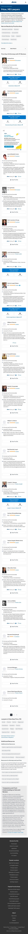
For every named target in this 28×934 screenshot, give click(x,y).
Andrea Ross (10, 58)
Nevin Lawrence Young (13, 220)
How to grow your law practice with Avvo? (12, 772)
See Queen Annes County (7, 735)
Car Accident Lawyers (14, 901)
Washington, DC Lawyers (14, 872)
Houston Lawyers (14, 870)
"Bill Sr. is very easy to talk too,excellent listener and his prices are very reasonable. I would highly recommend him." (13, 434)
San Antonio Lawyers (14, 879)
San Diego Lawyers (14, 881)
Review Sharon (18, 693)
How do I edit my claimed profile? (10, 775)
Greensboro (5, 725)
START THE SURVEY (9, 146)
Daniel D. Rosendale (12, 386)
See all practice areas (6, 43)
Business (16, 29)
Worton (13, 732)
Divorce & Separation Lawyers (14, 903)
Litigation (18, 36)
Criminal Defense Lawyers (14, 894)
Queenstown (5, 728)
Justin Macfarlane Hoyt (13, 252)
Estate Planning (6, 36)
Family (12, 36)
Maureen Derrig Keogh (13, 634)
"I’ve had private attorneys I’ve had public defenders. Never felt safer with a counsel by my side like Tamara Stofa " (14, 552)
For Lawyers (14, 855)
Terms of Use (6, 927)
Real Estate (13, 39)
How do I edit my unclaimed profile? (10, 782)
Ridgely (12, 728)
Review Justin (18, 254)
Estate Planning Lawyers (14, 898)
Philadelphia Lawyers (14, 874)
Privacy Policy (13, 927)
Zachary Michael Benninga (14, 513)
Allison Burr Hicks (11, 568)
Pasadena (12, 725)
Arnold (3, 722)
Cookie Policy (21, 927)
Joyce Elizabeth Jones (13, 154)
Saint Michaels (18, 728)
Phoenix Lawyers (14, 877)
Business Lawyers (14, 891)
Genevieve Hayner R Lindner (14, 91)
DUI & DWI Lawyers (14, 896)
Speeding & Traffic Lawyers (14, 908)
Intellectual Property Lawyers (14, 905)
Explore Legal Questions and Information (12, 747)
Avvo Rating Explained (14, 922)
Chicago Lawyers (14, 867)
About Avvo (14, 915)
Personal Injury (5, 39)
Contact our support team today (15, 832)
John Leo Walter (11, 601)
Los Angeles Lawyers (14, 865)
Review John (18, 602)
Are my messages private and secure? (11, 754)
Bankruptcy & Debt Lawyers (14, 889)
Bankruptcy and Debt (7, 29)
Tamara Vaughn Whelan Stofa (15, 540)
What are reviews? (20, 757)
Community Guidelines (13, 928)
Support (14, 920)
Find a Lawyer (14, 843)
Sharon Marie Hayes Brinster (14, 691)
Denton (14, 722)
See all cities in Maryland (7, 737)
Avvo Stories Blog (14, 853)
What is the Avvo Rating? (8, 757)
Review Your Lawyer (14, 846)
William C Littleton (12, 420)
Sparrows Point (5, 732)
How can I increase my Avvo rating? (10, 779)
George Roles (10, 187)
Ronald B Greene (11, 354)
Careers (14, 918)
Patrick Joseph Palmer (13, 283)
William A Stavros (11, 322)
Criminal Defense (6, 32)
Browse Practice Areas (14, 850)
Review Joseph (18, 484)
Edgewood (20, 722)
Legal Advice (14, 848)
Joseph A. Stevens (12, 482)
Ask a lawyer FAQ (6, 750)
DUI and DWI (15, 32)
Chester (9, 722)
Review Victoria (19, 669)
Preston (18, 725)
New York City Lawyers (14, 863)
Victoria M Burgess (12, 667)
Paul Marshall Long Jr (12, 449)
